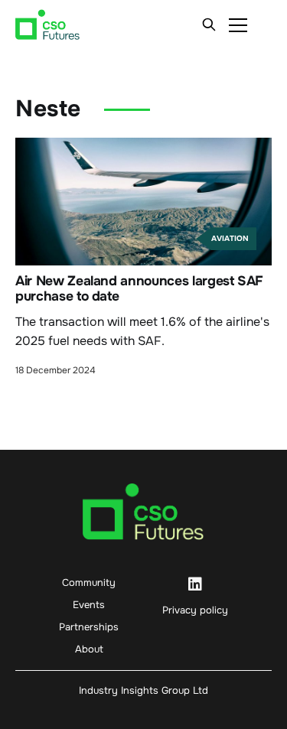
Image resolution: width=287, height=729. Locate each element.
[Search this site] (208, 24)
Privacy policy (195, 610)
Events (89, 604)
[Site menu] (238, 24)
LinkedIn (195, 584)
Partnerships (89, 626)
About (89, 649)
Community (89, 582)
